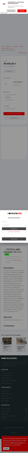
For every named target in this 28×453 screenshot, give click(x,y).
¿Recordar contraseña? (14, 231)
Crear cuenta (14, 239)
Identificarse (14, 228)
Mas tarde (14, 10)
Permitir (23, 10)
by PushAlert (4, 12)
